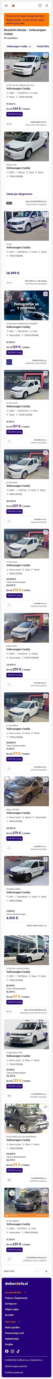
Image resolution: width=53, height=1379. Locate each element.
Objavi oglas (12, 1309)
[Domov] (13, 5)
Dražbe (9, 1344)
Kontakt (9, 1315)
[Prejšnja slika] (8, 67)
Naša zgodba (12, 1327)
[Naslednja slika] (45, 67)
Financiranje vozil (14, 1333)
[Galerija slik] (26, 67)
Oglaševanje (12, 1338)
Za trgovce (11, 1303)
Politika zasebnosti (14, 1372)
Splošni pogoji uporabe (16, 1366)
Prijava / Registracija (16, 1298)
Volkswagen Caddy (17, 46)
